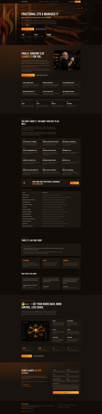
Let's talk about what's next (28, 75)
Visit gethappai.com (27, 355)
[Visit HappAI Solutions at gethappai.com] (25, 304)
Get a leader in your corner (28, 28)
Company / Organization (57, 378)
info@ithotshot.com (30, 408)
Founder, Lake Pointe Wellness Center (29, 287)
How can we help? (56, 383)
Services (46, 1)
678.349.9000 (71, 1)
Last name (68, 369)
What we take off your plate (42, 75)
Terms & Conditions (66, 407)
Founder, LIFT (45, 287)
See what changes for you (41, 29)
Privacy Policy (60, 407)
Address (67, 378)
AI (49, 1)
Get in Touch (77, 1)
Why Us (52, 1)
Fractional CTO (41, 1)
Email (54, 374)
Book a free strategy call (38, 355)
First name (55, 369)
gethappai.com (37, 311)
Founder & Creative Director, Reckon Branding (70, 287)
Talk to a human (74, 182)
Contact (56, 1)
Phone (67, 374)
